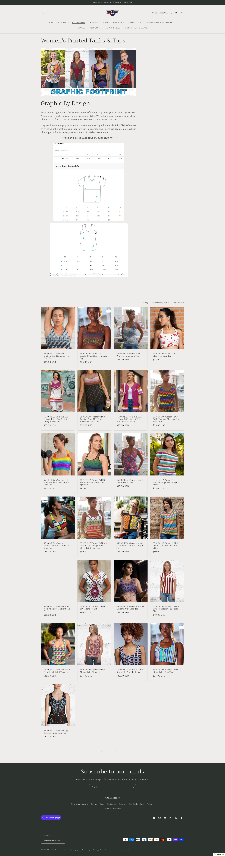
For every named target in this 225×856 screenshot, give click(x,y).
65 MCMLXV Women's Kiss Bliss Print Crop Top (165, 354)
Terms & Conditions (112, 809)
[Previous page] (102, 751)
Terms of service (111, 850)
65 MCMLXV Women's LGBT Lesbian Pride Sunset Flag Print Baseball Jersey (129, 419)
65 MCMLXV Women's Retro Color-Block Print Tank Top (57, 671)
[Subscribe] (133, 787)
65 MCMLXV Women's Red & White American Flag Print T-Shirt (166, 609)
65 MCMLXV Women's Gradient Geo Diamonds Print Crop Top (57, 356)
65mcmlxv (51, 850)
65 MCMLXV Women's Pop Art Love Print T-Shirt (94, 607)
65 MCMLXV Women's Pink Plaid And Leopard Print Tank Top (57, 609)
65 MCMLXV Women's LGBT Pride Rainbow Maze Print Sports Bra (93, 482)
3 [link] (123, 751)
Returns (94, 804)
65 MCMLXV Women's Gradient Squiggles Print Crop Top (93, 356)
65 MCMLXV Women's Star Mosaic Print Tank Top (92, 671)
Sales (102, 804)
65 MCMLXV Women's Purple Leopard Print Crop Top (130, 607)
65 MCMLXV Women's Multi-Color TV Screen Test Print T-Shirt (166, 545)
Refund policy (85, 850)
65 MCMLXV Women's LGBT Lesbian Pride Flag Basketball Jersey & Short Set (57, 419)
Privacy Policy (146, 804)
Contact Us (111, 804)
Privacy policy (98, 850)
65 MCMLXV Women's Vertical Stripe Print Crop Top (167, 671)
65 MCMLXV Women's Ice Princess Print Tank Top (128, 354)
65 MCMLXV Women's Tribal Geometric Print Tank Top (130, 671)
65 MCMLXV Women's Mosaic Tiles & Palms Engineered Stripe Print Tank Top (94, 545)
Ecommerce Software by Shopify (66, 850)
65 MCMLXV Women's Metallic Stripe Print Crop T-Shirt (166, 482)
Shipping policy (125, 850)
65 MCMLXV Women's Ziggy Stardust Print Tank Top (57, 731)
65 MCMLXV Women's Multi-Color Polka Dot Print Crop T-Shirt (130, 545)
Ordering (122, 804)
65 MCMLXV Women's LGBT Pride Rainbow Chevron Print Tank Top (166, 419)
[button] (44, 13)
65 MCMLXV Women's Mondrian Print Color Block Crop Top (56, 545)
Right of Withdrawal (79, 804)
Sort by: (145, 302)
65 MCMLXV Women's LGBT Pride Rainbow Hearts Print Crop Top (57, 482)
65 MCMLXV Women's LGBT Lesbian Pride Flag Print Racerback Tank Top (93, 419)
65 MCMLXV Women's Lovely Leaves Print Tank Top (130, 481)
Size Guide (133, 804)
